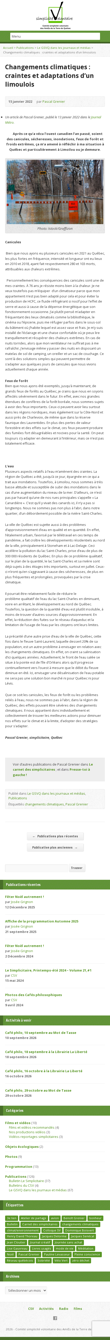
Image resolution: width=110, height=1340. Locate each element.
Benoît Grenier (74, 1218)
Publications (25, 48)
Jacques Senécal (82, 1236)
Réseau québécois (20, 1260)
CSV (14, 975)
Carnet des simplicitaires (40, 1224)
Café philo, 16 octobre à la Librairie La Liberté (43, 1071)
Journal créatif (40, 1242)
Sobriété (44, 1260)
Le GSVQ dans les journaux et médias (64, 48)
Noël (10, 1254)
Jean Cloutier (16, 1242)
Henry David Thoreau (22, 1236)
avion (55, 1218)
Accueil (8, 48)
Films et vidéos (17, 1122)
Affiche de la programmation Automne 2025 (41, 921)
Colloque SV (52, 1230)
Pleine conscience (87, 1254)
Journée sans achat (68, 1242)
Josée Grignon (22, 901)
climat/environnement (23, 1230)
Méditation (85, 1248)
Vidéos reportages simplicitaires (33, 1136)
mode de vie (64, 1248)
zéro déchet (80, 1260)
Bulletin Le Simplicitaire (26, 1181)
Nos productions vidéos (27, 1132)
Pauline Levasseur (57, 1254)
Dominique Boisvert (79, 1230)
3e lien (11, 1218)
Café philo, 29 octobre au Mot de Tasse (38, 1090)
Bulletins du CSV (21, 1185)
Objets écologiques (22, 1146)
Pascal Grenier (53, 101)
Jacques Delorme (54, 1236)
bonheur (95, 1218)
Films (78, 1309)
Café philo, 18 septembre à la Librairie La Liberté (46, 1051)
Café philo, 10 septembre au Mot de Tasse (40, 1032)
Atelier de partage (33, 1218)
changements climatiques (44, 804)
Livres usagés (41, 1248)
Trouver (77, 867)
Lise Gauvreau (17, 1248)
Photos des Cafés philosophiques (33, 994)
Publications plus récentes (55, 836)
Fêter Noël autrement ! (24, 896)
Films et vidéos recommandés (31, 1127)
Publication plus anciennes (55, 847)
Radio (63, 1309)
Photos (11, 1156)
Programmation (18, 1166)
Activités (46, 1309)
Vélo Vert (61, 1260)
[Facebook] (55, 1318)
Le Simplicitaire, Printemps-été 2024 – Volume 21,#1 (48, 970)
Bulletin (12, 1224)
